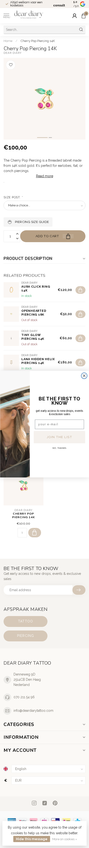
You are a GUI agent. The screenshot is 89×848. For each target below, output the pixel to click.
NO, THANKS (59, 448)
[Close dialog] (84, 376)
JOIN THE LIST (59, 437)
